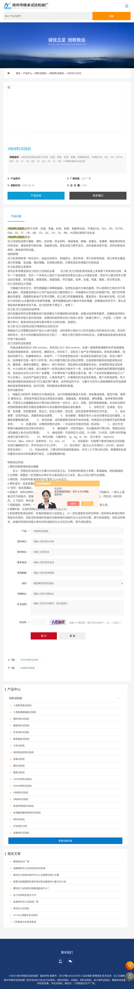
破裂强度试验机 (21, 739)
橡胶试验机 (19, 772)
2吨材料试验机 (56, 73)
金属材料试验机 (21, 832)
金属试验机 (19, 759)
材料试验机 (40, 73)
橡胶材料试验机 (21, 725)
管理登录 (96, 975)
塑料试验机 (19, 765)
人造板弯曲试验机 (22, 705)
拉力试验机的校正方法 (24, 895)
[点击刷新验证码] (58, 622)
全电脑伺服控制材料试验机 (27, 812)
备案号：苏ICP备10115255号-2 (66, 975)
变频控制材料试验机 (23, 806)
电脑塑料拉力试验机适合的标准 (29, 868)
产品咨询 (36, 195)
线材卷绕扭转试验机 (23, 752)
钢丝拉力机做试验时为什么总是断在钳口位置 (36, 875)
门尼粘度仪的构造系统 (24, 922)
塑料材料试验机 (21, 718)
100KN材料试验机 (29, 659)
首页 (18, 73)
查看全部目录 (65, 840)
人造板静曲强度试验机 (24, 712)
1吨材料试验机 (27, 668)
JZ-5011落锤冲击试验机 (25, 915)
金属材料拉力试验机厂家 (25, 901)
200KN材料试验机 (22, 785)
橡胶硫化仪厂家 (21, 861)
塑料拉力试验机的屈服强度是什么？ (31, 888)
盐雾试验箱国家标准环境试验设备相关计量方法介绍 (39, 881)
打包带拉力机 (20, 826)
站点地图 (87, 975)
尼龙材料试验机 (21, 732)
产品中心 (27, 73)
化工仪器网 (119, 975)
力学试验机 (19, 745)
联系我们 (98, 195)
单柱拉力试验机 (21, 908)
